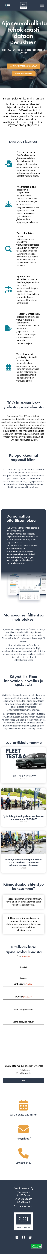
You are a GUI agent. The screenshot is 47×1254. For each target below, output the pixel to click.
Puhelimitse (25, 1070)
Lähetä (24, 1080)
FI (5, 5)
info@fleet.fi (23, 1138)
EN (8, 5)
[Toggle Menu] (42, 5)
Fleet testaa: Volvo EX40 (23, 776)
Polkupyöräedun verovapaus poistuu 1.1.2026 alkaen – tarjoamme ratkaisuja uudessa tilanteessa (23, 862)
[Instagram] (30, 1237)
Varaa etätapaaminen (23, 1114)
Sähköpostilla (25, 1073)
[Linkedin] (17, 1237)
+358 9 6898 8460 (23, 1199)
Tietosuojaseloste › (23, 1206)
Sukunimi (23, 978)
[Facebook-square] (23, 1237)
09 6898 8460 (23, 1162)
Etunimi (23, 967)
